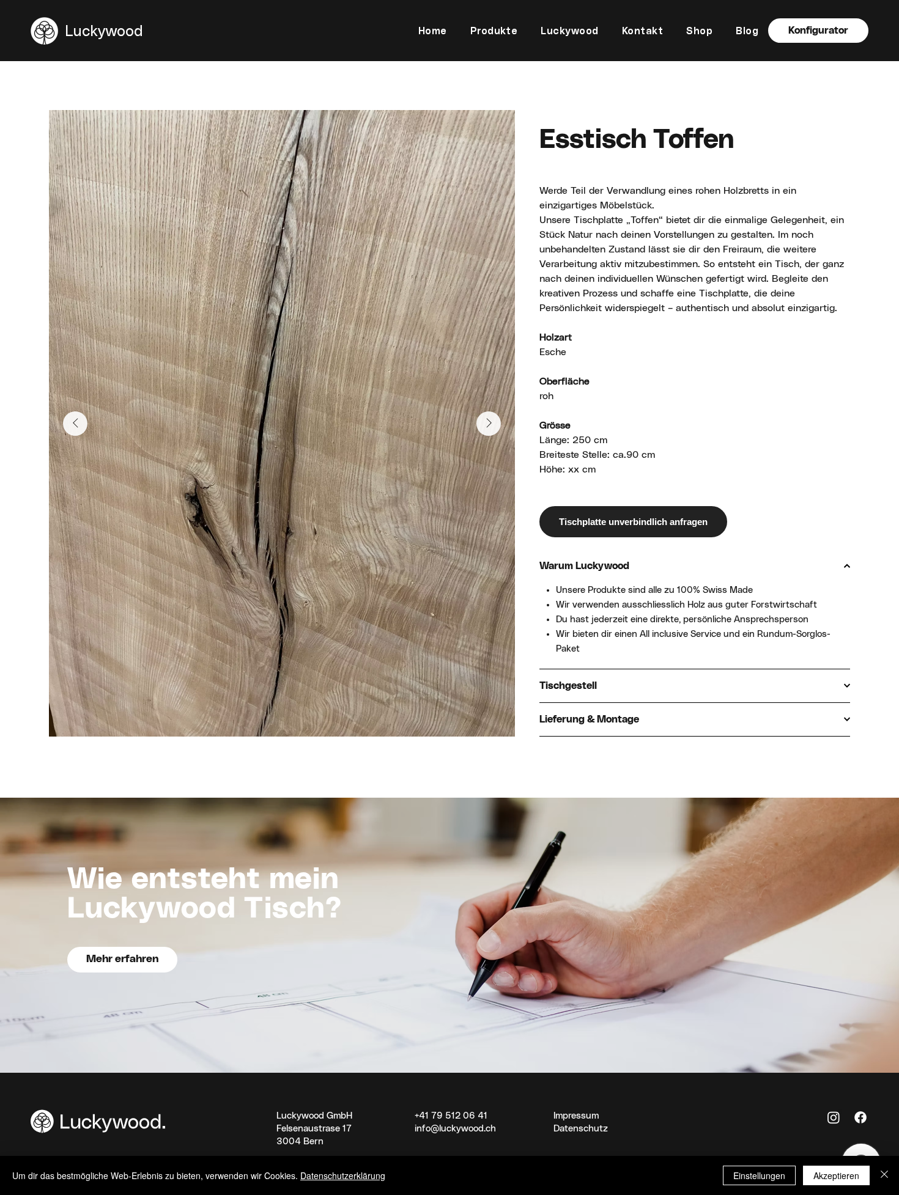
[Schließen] (884, 1175)
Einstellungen (759, 1175)
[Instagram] (834, 1117)
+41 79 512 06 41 (451, 1115)
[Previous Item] (75, 423)
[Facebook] (860, 1117)
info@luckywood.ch (455, 1128)
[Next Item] (488, 423)
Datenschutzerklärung (342, 1175)
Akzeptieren (836, 1175)
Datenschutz (580, 1128)
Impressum (576, 1115)
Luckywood (104, 30)
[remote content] (694, 521)
